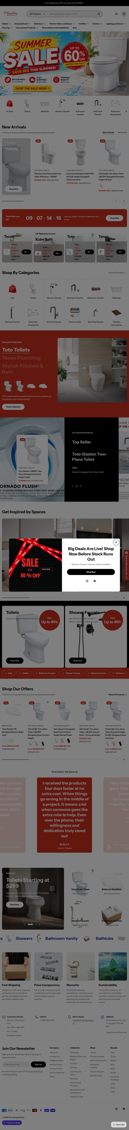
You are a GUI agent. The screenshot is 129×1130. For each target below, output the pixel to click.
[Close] (116, 542)
